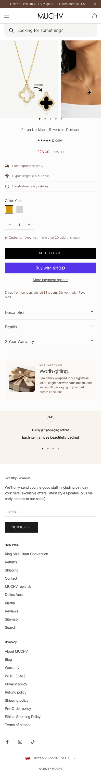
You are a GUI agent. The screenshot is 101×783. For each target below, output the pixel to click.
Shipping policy (17, 700)
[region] (50, 428)
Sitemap (11, 619)
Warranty (12, 667)
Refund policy (15, 692)
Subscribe (21, 527)
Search (10, 627)
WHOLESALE (15, 676)
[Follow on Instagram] (20, 741)
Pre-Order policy (18, 708)
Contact (11, 578)
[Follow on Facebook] (7, 741)
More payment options (50, 280)
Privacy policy (16, 684)
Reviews (11, 611)
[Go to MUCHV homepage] (50, 15)
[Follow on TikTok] (32, 741)
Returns (11, 562)
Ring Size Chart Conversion (26, 554)
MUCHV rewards (18, 586)
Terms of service (18, 725)
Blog (8, 659)
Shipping (11, 570)
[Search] (11, 30)
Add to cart (50, 253)
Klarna (10, 603)
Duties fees (14, 594)
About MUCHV (16, 651)
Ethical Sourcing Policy (23, 716)
